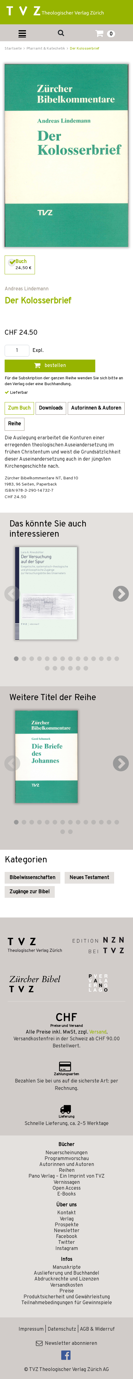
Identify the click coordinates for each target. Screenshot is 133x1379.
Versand (97, 1032)
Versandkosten (66, 1285)
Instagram (66, 1249)
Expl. (38, 351)
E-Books (66, 1194)
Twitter (66, 1243)
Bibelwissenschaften (32, 878)
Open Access (67, 1188)
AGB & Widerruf (97, 1329)
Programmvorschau (67, 1159)
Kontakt (66, 1213)
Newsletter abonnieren (69, 1344)
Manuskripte (67, 1267)
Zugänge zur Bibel (30, 892)
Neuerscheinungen (66, 1153)
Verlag (67, 1219)
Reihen (67, 1170)
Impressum (31, 1329)
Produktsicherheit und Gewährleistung (67, 1297)
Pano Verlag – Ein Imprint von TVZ (66, 1176)
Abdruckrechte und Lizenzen (66, 1279)
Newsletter (66, 1231)
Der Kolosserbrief (84, 48)
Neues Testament (89, 878)
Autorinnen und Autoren (66, 1165)
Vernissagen (67, 1182)
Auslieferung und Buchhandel (66, 1273)
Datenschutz (62, 1329)
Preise (66, 1291)
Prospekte (67, 1225)
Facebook (66, 1237)
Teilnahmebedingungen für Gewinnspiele (66, 1303)
